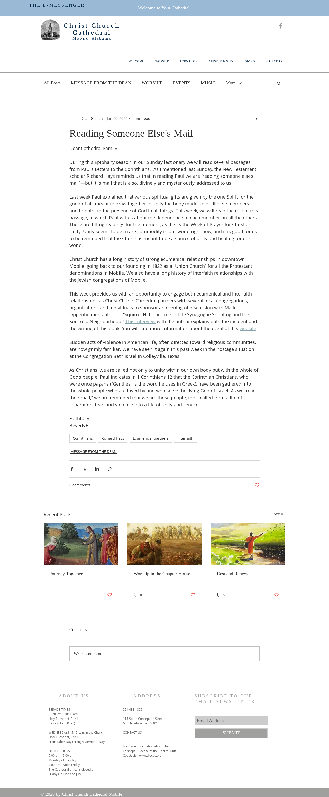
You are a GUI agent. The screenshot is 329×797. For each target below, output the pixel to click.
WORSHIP (152, 82)
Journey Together (66, 573)
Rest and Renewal (234, 573)
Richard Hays (113, 438)
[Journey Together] (81, 544)
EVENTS (181, 82)
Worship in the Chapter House (162, 573)
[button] (278, 83)
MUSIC (208, 82)
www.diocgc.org (150, 755)
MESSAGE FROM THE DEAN (101, 82)
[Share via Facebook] (71, 469)
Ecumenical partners (151, 438)
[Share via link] (109, 469)
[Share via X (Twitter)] (84, 469)
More (231, 82)
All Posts (52, 82)
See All (279, 513)
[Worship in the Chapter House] (164, 544)
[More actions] (256, 118)
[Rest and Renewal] (248, 544)
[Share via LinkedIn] (97, 469)
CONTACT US (132, 732)
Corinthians (83, 438)
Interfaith (185, 438)
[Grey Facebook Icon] (280, 25)
